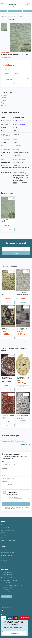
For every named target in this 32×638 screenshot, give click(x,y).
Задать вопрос (16, 503)
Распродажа (27, 10)
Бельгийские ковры (17, 16)
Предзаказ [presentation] (4, 103)
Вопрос (4, 481)
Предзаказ (9, 79)
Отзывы (3, 532)
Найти (16, 253)
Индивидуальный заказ (7, 552)
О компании (4, 525)
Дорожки (18, 10)
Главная (3, 16)
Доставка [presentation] (4, 97)
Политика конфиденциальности (10, 540)
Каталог (3, 10)
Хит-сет (15, 127)
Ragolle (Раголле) (5, 17)
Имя (3, 461)
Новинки (11, 10)
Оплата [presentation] (3, 100)
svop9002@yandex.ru (9, 577)
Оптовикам (4, 560)
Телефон (4, 468)
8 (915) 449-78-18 (7, 574)
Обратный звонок (6, 596)
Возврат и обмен (6, 557)
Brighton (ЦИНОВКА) (15, 17)
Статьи (3, 538)
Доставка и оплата (6, 555)
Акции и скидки (5, 527)
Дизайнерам (4, 563)
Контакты (3, 535)
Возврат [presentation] (3, 105)
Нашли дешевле (8, 83)
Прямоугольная (17, 145)
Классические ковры (7, 441)
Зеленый (15, 139)
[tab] (16, 93)
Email (3, 475)
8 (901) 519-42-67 (7, 572)
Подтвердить (14, 633)
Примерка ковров (6, 550)
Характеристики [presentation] (6, 92)
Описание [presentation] (4, 95)
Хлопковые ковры (20, 441)
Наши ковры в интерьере (8, 530)
